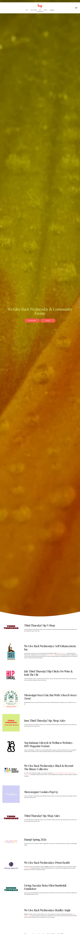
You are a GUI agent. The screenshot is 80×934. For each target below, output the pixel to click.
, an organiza (29, 915)
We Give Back (32, 320)
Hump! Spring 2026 (35, 839)
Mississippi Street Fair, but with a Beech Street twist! (50, 696)
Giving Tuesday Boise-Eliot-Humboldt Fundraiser (45, 887)
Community (52, 9)
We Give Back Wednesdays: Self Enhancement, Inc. (50, 647)
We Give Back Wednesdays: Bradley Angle (47, 910)
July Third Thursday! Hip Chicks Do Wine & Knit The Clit (48, 672)
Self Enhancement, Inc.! (62, 653)
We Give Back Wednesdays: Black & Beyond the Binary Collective (48, 767)
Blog (40, 9)
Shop (27, 9)
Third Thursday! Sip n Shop (39, 625)
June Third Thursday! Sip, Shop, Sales (44, 720)
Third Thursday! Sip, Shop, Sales (42, 816)
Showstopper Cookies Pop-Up (41, 792)
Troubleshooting (40, 11)
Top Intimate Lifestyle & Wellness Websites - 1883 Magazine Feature (49, 744)
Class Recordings (33, 9)
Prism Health (26, 868)
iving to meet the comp (51, 654)
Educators (45, 9)
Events (48, 320)
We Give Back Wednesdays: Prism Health (47, 862)
